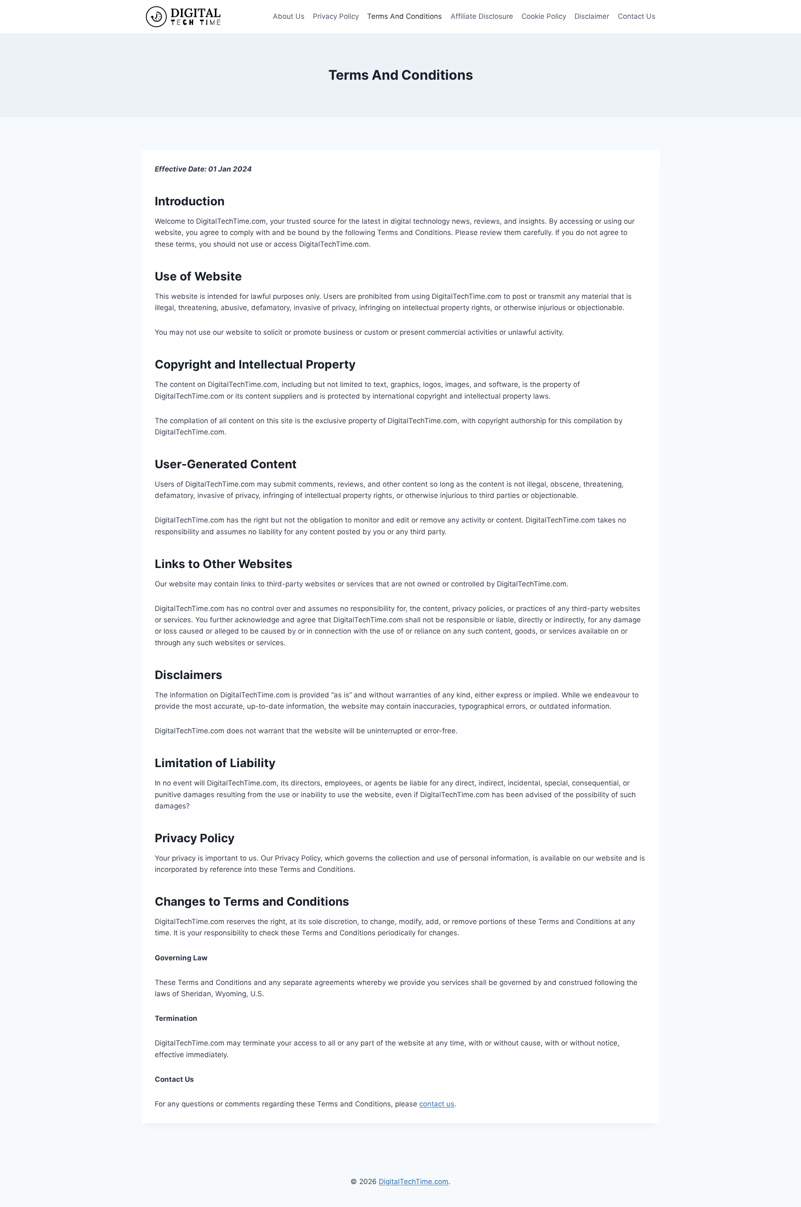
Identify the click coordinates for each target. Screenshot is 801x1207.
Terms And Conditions (404, 16)
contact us (436, 1104)
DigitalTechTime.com (413, 1181)
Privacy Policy (336, 16)
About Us (289, 16)
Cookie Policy (543, 16)
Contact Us (636, 16)
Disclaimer (591, 16)
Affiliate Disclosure (482, 16)
